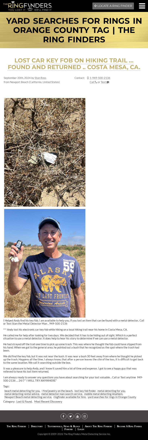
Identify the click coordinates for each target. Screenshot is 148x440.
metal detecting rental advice (22, 393)
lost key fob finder (85, 390)
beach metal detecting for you (22, 390)
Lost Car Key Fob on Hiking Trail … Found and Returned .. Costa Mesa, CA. (74, 64)
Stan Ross (40, 77)
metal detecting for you (111, 390)
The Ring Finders (16, 426)
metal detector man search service (61, 393)
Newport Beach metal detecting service (28, 397)
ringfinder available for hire (69, 397)
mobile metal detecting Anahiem (103, 393)
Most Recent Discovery (48, 401)
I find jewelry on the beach (57, 390)
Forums (68, 429)
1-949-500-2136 (100, 77)
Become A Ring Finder (129, 426)
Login (81, 429)
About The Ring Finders (98, 426)
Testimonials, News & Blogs (63, 426)
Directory (37, 426)
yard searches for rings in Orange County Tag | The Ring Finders (74, 30)
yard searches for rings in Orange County (112, 397)
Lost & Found (24, 401)
